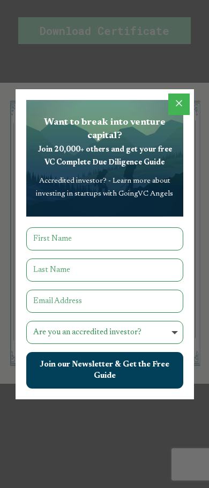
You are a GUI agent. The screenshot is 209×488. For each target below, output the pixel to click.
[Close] (179, 104)
